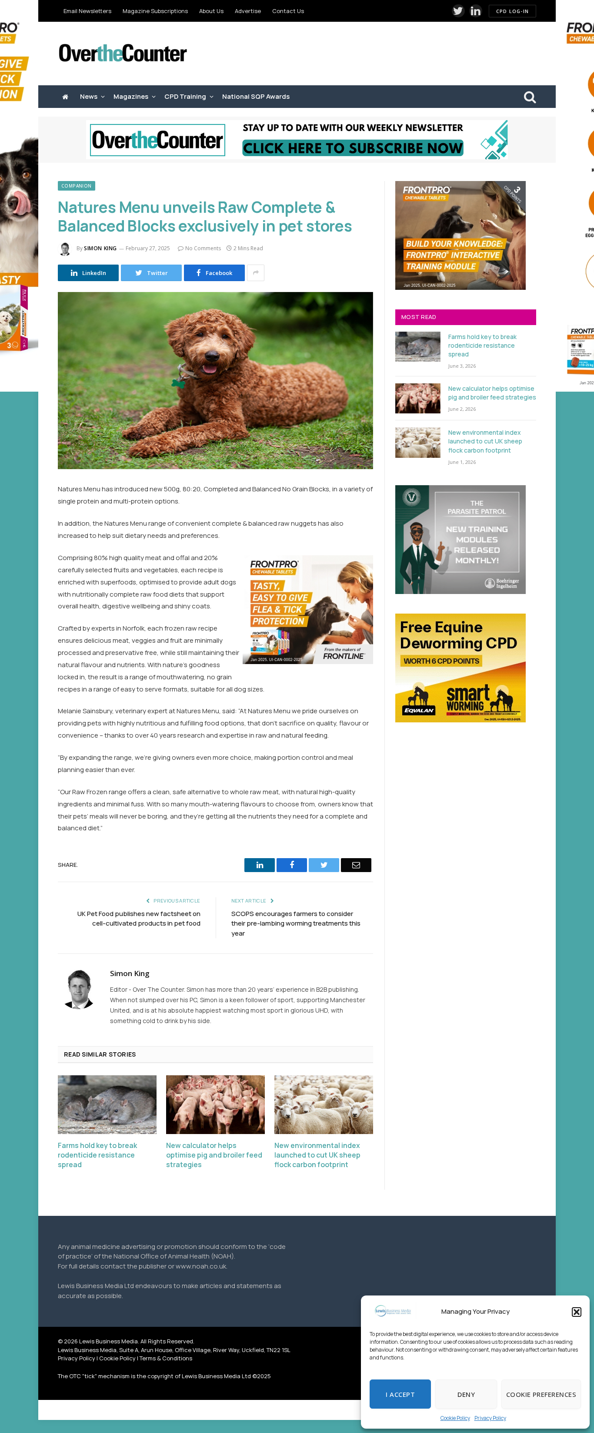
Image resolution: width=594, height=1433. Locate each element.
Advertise (248, 11)
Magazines (130, 96)
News (88, 96)
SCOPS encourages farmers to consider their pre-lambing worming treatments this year (295, 923)
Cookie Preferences (541, 1394)
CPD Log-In (512, 11)
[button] (576, 1312)
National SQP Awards (256, 96)
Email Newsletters (87, 11)
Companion (76, 186)
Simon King (100, 248)
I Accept (400, 1394)
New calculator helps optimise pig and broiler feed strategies (214, 1155)
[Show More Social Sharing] (255, 273)
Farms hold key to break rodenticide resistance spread (97, 1155)
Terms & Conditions (166, 1358)
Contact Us (288, 11)
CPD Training (185, 96)
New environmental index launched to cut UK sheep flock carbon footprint (317, 1155)
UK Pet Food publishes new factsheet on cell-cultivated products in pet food (138, 918)
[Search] (529, 97)
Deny (466, 1394)
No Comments (203, 248)
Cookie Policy (455, 1418)
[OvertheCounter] (123, 54)
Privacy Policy (490, 1418)
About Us (211, 11)
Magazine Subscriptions (155, 11)
